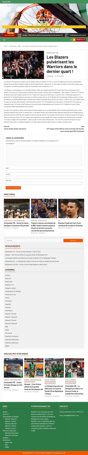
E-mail (8, 174)
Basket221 (51, 76)
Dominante (8, 301)
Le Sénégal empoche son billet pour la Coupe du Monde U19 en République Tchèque (30, 258)
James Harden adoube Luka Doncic (15, 128)
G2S (64, 453)
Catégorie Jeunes (10, 288)
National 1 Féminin (10, 314)
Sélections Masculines (19, 220)
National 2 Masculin (11, 323)
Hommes (8, 307)
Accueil (5, 412)
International (9, 310)
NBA (57, 52)
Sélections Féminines (11, 336)
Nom (7, 168)
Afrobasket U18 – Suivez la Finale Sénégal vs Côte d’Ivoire (23, 252)
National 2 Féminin (10, 320)
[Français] (3, 2)
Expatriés (8, 304)
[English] (2, 2)
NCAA (7, 330)
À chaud (7, 275)
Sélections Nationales (11, 343)
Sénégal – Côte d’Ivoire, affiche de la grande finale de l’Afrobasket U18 (32, 35)
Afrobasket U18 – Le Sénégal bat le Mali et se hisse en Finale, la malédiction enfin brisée (32, 261)
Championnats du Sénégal (13, 291)
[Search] (71, 39)
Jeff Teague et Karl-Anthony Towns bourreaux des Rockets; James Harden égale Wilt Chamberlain (65, 129)
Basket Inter (34, 220)
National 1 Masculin (11, 317)
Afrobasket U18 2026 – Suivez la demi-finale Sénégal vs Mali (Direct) (26, 264)
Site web (8, 180)
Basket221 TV (9, 285)
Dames (7, 298)
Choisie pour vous (51, 52)
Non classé (8, 333)
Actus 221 (8, 278)
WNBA (7, 346)
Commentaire (10, 143)
